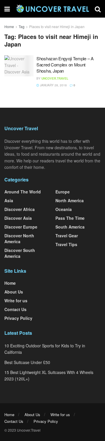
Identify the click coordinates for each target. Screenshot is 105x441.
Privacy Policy (18, 318)
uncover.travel (54, 78)
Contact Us (15, 309)
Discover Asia (18, 218)
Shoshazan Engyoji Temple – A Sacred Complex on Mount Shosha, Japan (65, 64)
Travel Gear (66, 235)
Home (9, 26)
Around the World (22, 192)
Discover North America (19, 238)
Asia (8, 200)
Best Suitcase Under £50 (27, 362)
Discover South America (19, 253)
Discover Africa (19, 209)
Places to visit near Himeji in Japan (57, 26)
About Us (13, 292)
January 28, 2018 (53, 85)
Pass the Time (70, 218)
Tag (21, 26)
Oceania (63, 209)
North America (69, 200)
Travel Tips (66, 244)
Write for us (15, 300)
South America (70, 227)
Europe (62, 192)
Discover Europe (20, 227)
